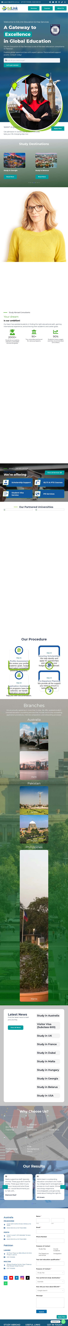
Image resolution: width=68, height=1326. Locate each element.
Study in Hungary (48, 1069)
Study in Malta (46, 1061)
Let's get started (12, 65)
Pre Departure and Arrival (44, 1254)
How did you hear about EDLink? (48, 1287)
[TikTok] (62, 2)
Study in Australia (48, 1015)
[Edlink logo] (9, 8)
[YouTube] (53, 2)
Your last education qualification (48, 1259)
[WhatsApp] (65, 2)
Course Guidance (56, 1249)
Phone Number (41, 1237)
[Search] (6, 60)
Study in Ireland (10, 170)
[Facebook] (50, 2)
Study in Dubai (46, 1052)
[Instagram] (59, 2)
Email (38, 1227)
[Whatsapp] (63, 1321)
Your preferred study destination (48, 1278)
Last (52, 1223)
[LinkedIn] (56, 2)
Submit (41, 1312)
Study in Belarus (47, 1087)
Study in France (47, 1044)
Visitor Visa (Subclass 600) (46, 1026)
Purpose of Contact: (43, 1269)
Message (39, 1295)
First (37, 1223)
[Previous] (5, 1187)
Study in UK (44, 1035)
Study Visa (42, 1249)
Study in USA (45, 1095)
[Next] (63, 1187)
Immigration (57, 1253)
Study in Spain (41, 170)
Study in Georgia (47, 1078)
